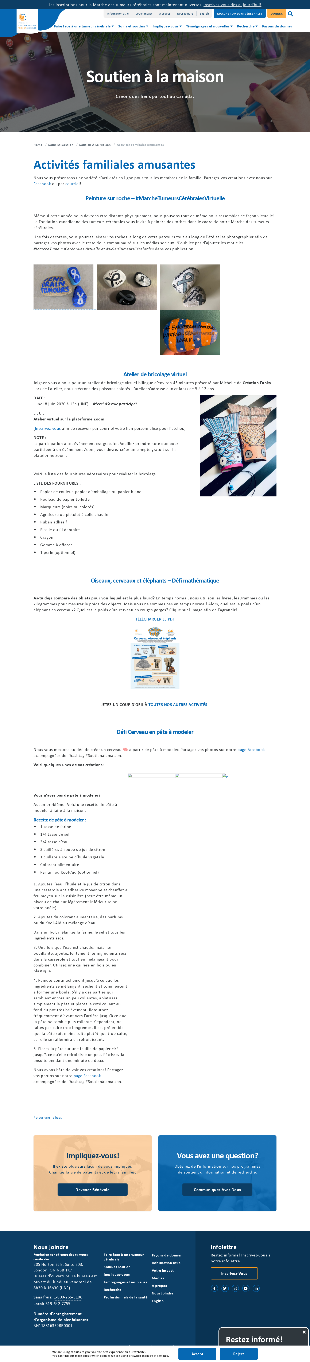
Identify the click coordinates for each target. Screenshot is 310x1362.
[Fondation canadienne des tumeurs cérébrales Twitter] (225, 1288)
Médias (158, 1277)
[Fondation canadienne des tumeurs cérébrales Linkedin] (256, 1288)
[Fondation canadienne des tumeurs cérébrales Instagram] (235, 1288)
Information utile (118, 13)
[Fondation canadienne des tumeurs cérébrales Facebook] (214, 1288)
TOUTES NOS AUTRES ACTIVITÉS (177, 704)
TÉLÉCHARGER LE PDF (155, 619)
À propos (164, 13)
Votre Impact (144, 13)
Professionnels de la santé (125, 1297)
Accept (197, 1354)
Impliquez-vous (166, 25)
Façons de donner (277, 25)
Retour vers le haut (48, 1117)
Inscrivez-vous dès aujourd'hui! (232, 4)
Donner (277, 13)
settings (162, 1356)
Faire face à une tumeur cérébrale (82, 25)
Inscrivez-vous (48, 428)
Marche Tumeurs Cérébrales (239, 13)
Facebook (42, 183)
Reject (238, 1354)
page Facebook (251, 749)
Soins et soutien (131, 25)
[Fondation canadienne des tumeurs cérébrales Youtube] (246, 1288)
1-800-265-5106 (68, 1297)
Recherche (246, 25)
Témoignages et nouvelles (207, 25)
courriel (72, 183)
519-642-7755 (58, 1303)
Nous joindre (185, 13)
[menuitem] (83, 26)
